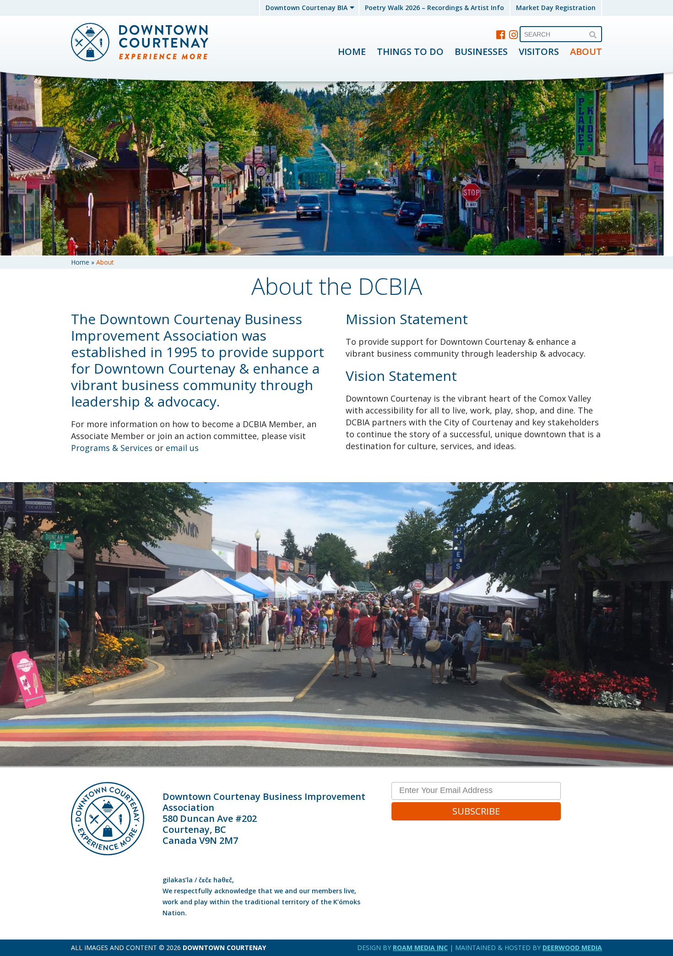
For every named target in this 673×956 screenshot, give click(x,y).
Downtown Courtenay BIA (306, 7)
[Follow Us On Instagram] (513, 34)
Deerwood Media (572, 947)
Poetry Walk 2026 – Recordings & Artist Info (434, 7)
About (586, 51)
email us (182, 447)
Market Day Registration (556, 7)
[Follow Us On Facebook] (500, 34)
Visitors (539, 51)
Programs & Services (111, 447)
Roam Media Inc (420, 947)
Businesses (481, 51)
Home (352, 51)
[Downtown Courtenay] (139, 43)
